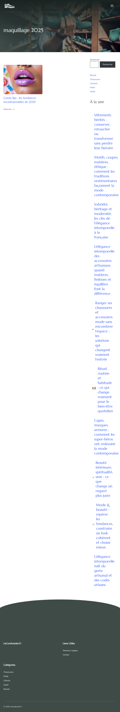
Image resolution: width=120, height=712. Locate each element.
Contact (66, 655)
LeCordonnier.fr (12, 643)
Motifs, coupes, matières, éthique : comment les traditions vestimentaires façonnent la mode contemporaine (106, 176)
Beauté (93, 75)
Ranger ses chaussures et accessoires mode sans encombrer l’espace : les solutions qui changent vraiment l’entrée (104, 331)
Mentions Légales (70, 650)
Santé (92, 91)
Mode (92, 87)
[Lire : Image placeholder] (23, 79)
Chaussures (95, 79)
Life (5, 680)
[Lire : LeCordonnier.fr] (9, 5)
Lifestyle (94, 83)
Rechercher (95, 59)
